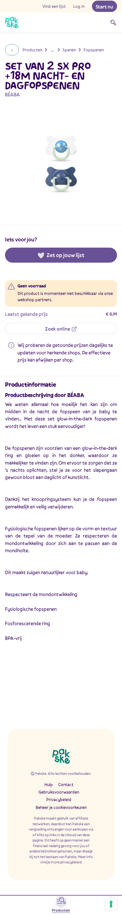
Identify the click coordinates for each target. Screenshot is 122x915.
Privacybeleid (58, 799)
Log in (78, 6)
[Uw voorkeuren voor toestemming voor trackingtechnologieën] (111, 904)
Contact (66, 784)
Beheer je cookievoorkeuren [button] (61, 807)
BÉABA (12, 94)
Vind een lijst (54, 6)
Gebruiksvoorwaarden (58, 792)
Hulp (48, 784)
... (52, 50)
